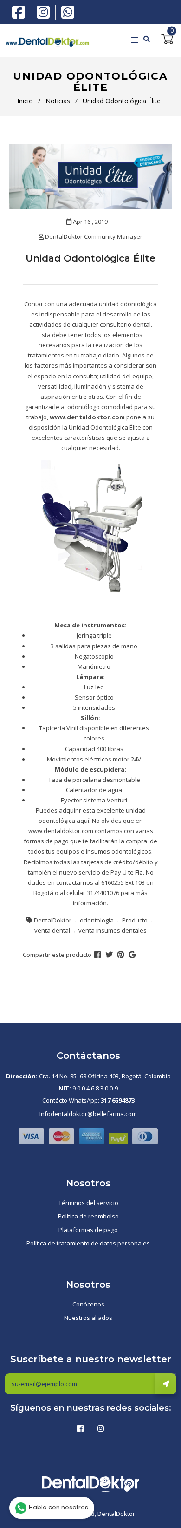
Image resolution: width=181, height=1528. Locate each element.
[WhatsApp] (67, 11)
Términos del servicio (88, 1202)
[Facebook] (21, 11)
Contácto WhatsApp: (88, 1100)
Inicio (25, 100)
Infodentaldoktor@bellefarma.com (88, 1114)
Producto (135, 920)
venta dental (52, 930)
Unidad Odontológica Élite (90, 258)
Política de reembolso (88, 1216)
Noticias (57, 100)
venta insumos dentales (112, 930)
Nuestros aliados (88, 1317)
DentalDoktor (52, 920)
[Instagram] (45, 12)
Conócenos (88, 1304)
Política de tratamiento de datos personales (88, 1243)
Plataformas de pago (88, 1229)
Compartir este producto (57, 954)
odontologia (97, 920)
